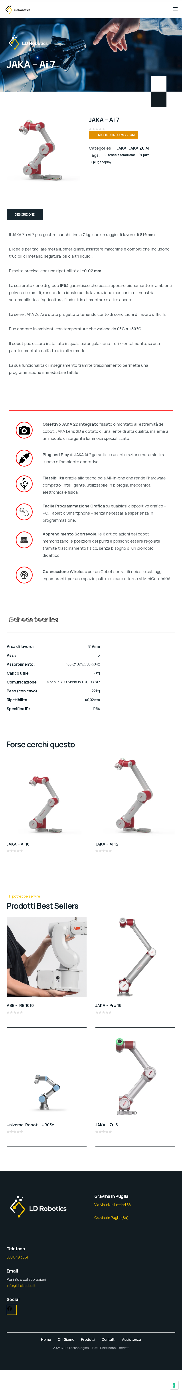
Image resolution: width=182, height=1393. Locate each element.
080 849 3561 (17, 1257)
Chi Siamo (66, 1339)
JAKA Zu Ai (139, 148)
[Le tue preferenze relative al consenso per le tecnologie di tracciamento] (174, 1385)
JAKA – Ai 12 (106, 844)
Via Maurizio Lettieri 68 (112, 1204)
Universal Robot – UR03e (30, 1124)
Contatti (108, 1339)
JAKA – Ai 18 (18, 844)
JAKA (122, 148)
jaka (146, 155)
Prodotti (88, 1339)
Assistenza (131, 1339)
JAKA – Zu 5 (106, 1124)
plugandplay (102, 162)
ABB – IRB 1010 (20, 1005)
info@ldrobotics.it (21, 1285)
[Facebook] (9, 1309)
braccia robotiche (121, 155)
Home (46, 1339)
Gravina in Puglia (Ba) (111, 1217)
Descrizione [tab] (25, 214)
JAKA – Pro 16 (108, 1005)
